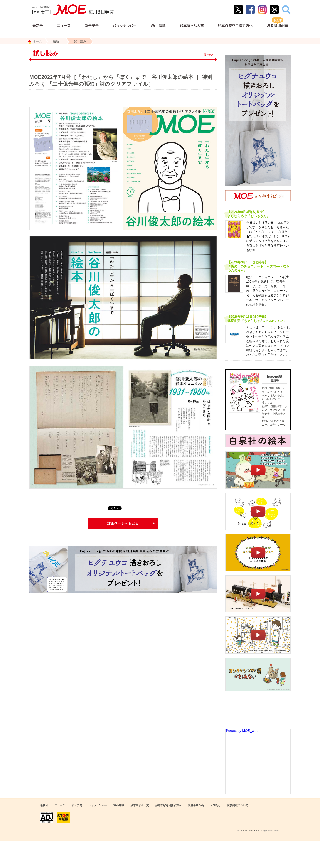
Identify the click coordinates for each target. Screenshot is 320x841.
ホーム (37, 41)
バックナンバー (98, 805)
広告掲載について (237, 805)
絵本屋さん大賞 (140, 805)
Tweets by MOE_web (242, 731)
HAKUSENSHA (251, 830)
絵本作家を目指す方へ (168, 805)
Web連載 (118, 805)
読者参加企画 (196, 805)
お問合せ (215, 805)
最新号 (57, 41)
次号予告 (77, 805)
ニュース (60, 805)
